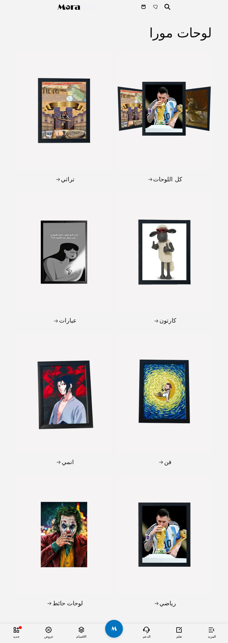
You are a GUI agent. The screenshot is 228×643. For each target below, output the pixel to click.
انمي (68, 462)
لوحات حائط (68, 603)
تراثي (68, 179)
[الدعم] (146, 629)
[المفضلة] (156, 7)
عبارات (67, 320)
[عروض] (49, 629)
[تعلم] (179, 629)
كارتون (167, 320)
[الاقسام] (81, 629)
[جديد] (16, 629)
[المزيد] (211, 629)
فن (167, 462)
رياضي (167, 603)
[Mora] (78, 7)
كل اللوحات (167, 179)
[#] (114, 629)
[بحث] (167, 7)
